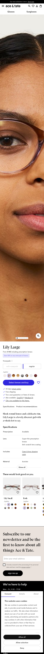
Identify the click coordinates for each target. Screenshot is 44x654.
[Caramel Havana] (28, 504)
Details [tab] (22, 594)
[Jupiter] (9, 375)
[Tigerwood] (13, 375)
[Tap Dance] (27, 375)
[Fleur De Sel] (31, 375)
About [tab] (36, 594)
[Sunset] (18, 375)
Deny (22, 648)
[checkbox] (4, 565)
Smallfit (20, 398)
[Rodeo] (28, 508)
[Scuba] (35, 504)
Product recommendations (26, 406)
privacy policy (25, 567)
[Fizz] (5, 375)
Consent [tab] (8, 594)
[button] (33, 6)
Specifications (8, 406)
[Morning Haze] (22, 375)
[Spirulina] (12, 504)
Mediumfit (29, 398)
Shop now (31, 2)
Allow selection (22, 642)
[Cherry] (35, 375)
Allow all (22, 637)
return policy (16, 389)
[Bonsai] (31, 508)
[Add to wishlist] (38, 382)
